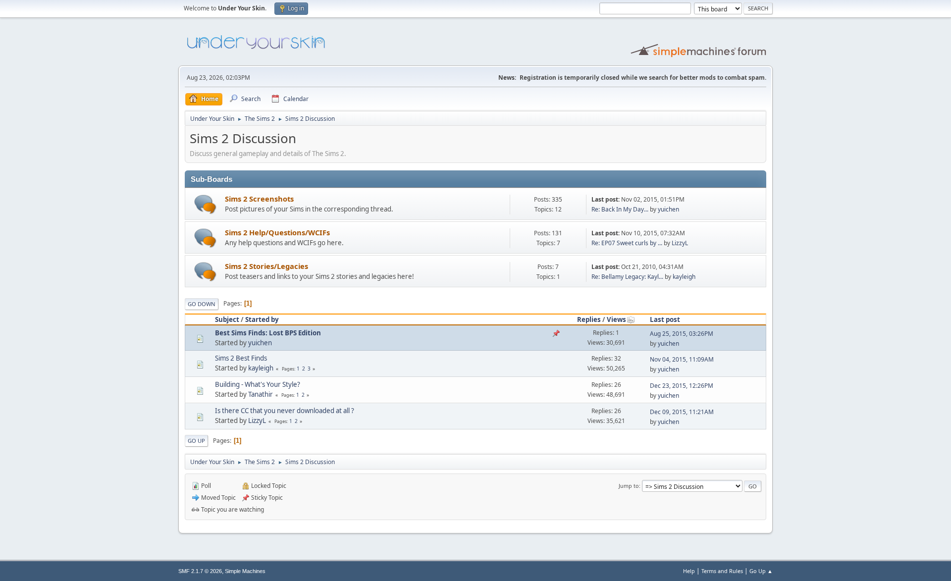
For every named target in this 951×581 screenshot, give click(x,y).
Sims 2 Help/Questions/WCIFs (277, 232)
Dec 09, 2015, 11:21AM (682, 412)
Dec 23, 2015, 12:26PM (681, 385)
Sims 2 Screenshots (259, 199)
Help (689, 571)
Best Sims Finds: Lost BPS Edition (268, 332)
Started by (262, 319)
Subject (227, 319)
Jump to (629, 485)
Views (616, 319)
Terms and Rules (722, 571)
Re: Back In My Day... (619, 209)
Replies (589, 319)
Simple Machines (245, 571)
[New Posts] (205, 204)
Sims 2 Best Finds (241, 358)
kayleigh (684, 276)
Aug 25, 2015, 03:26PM (681, 333)
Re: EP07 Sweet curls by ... (626, 243)
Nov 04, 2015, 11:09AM (682, 359)
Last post (665, 319)
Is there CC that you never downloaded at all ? (284, 410)
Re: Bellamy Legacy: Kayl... (627, 276)
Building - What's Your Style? (257, 384)
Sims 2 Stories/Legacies (266, 266)
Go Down (201, 304)
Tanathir (260, 394)
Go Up (196, 440)
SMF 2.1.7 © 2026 (200, 571)
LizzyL (680, 243)
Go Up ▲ (761, 571)
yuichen (668, 209)
